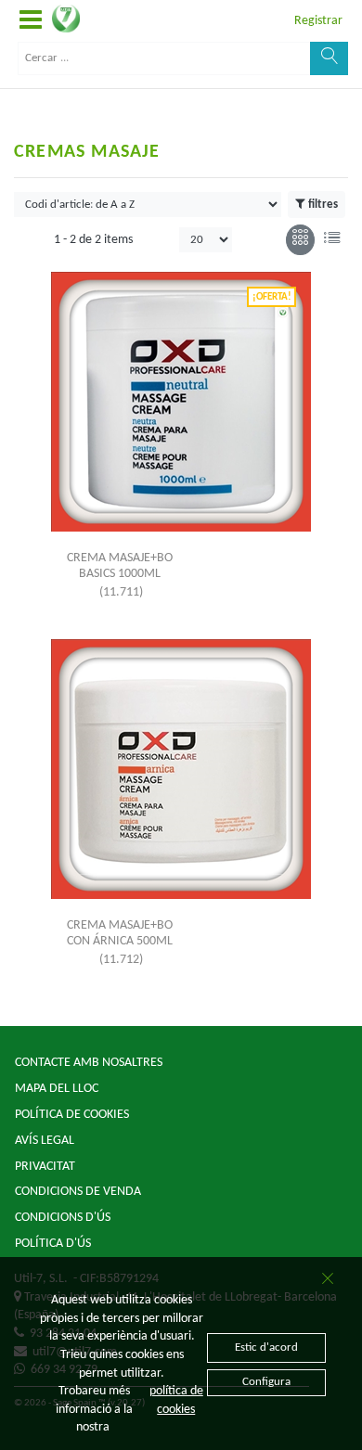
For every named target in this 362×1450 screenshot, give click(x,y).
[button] (30, 21)
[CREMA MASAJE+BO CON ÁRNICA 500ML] (181, 769)
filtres (323, 205)
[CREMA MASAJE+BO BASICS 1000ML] (181, 402)
